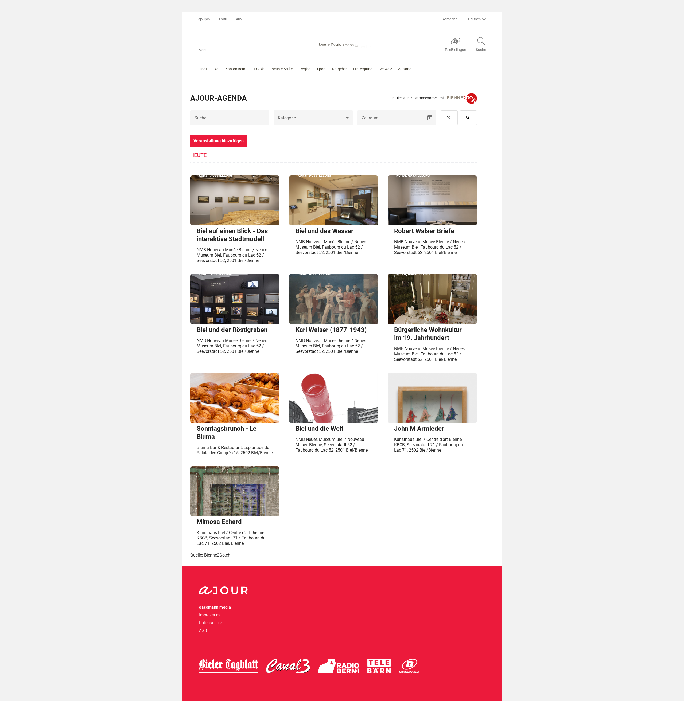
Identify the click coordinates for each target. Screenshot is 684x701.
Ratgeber (339, 69)
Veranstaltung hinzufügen (218, 140)
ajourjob (204, 19)
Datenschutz (210, 622)
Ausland (404, 69)
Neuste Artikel (282, 69)
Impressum (209, 615)
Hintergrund (362, 69)
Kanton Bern (235, 69)
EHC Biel (258, 69)
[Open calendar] (429, 117)
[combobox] (313, 120)
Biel (216, 69)
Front (202, 69)
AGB (203, 630)
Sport (321, 69)
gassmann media (215, 607)
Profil (223, 19)
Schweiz (385, 69)
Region (305, 69)
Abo (239, 19)
